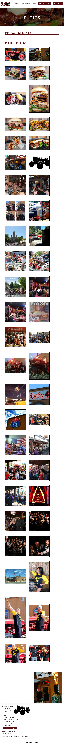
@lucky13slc (8, 37)
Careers (34, 3)
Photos (22, 3)
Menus (17, 3)
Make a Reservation (44, 4)
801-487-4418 (7, 725)
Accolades (27, 3)
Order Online (58, 4)
